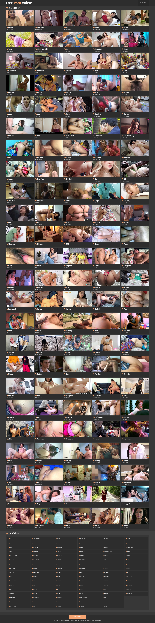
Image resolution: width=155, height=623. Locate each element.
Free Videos (19, 3)
